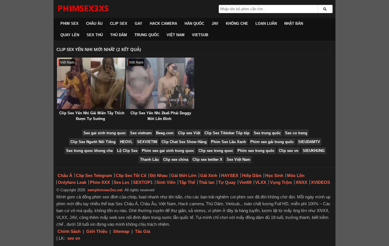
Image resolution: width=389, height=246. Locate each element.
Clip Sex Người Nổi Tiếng (93, 142)
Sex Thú (95, 35)
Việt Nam (176, 35)
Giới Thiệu (96, 231)
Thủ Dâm (118, 35)
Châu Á (65, 175)
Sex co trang (296, 133)
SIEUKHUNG (314, 151)
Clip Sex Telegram (94, 175)
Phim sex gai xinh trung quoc (168, 151)
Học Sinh (274, 175)
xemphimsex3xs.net (104, 190)
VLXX (260, 182)
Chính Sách (69, 231)
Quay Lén (69, 35)
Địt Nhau (158, 175)
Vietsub (200, 35)
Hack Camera (163, 23)
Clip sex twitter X (207, 159)
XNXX (301, 182)
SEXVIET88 (147, 142)
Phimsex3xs (83, 8)
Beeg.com (165, 133)
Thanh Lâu (149, 159)
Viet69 (245, 182)
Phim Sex (69, 23)
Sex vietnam (141, 133)
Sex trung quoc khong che (89, 151)
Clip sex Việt (189, 133)
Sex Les (121, 182)
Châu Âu (94, 23)
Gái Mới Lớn (183, 175)
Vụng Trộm (281, 182)
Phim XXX (100, 182)
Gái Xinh (208, 175)
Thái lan (206, 182)
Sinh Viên (165, 182)
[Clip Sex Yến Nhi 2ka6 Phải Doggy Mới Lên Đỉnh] (160, 83)
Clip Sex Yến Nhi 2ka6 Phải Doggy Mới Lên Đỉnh (160, 116)
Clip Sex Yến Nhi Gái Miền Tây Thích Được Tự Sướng (91, 116)
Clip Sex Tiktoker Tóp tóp (226, 133)
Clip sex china (175, 159)
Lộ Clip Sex (127, 151)
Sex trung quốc (267, 133)
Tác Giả (142, 231)
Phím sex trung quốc (256, 151)
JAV (215, 23)
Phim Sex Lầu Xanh (228, 142)
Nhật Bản (293, 23)
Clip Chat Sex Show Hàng (184, 142)
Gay (138, 23)
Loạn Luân (266, 23)
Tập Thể (187, 182)
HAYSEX (229, 175)
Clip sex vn (288, 151)
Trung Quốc (146, 35)
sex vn (73, 238)
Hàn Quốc (194, 23)
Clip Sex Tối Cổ (131, 175)
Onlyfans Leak (72, 182)
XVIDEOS (320, 182)
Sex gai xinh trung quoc (104, 133)
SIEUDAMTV (309, 142)
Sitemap (121, 231)
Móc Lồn (295, 175)
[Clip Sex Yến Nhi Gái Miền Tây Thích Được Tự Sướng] (91, 83)
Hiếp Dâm (251, 175)
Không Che (237, 23)
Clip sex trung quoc (215, 151)
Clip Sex (118, 23)
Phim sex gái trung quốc (272, 142)
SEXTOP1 (143, 182)
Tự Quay (227, 182)
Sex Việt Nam (238, 159)
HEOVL (126, 142)
